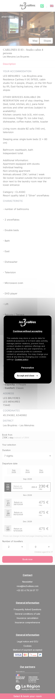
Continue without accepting (27, 331)
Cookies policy (21, 359)
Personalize (27, 367)
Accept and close (25, 375)
